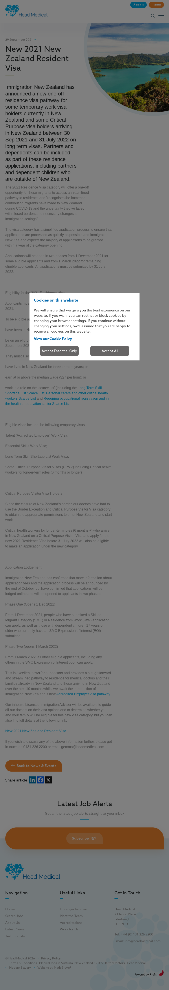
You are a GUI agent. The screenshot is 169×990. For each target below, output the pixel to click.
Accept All (110, 351)
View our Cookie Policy (53, 339)
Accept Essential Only (59, 351)
